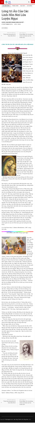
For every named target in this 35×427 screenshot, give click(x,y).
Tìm (33, 1)
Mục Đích (22, 5)
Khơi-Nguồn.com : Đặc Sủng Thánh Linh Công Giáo (17, 419)
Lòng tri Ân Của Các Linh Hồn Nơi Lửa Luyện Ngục (15, 14)
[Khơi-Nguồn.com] (8, 2)
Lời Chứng (29, 5)
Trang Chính (15, 5)
